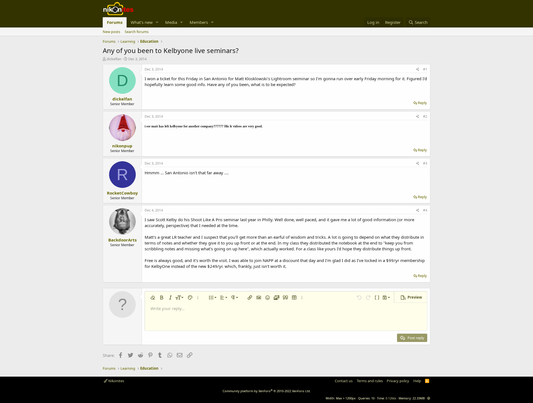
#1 (425, 69)
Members (199, 22)
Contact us (344, 380)
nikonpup (122, 145)
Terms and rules (370, 380)
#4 (425, 210)
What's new (142, 22)
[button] (157, 22)
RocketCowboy (122, 193)
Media (171, 22)
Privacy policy (398, 380)
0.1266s (391, 398)
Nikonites (115, 380)
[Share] (417, 69)
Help (417, 380)
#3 (425, 163)
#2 (425, 116)
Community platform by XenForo (267, 391)
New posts (111, 31)
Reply (422, 102)
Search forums (137, 31)
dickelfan (114, 58)
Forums (114, 22)
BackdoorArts (122, 240)
